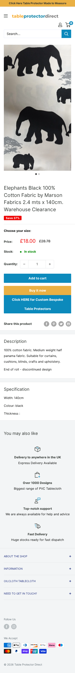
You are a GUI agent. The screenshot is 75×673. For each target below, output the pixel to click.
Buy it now (37, 290)
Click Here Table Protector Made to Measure (37, 3)
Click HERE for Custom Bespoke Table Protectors (37, 304)
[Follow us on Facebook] (6, 626)
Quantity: (11, 264)
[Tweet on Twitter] (61, 324)
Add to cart (37, 278)
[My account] (60, 25)
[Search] (66, 34)
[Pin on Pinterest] (54, 324)
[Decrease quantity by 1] (24, 264)
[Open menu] (6, 15)
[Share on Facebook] (46, 324)
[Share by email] (68, 324)
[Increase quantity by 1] (50, 264)
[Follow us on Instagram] (14, 626)
